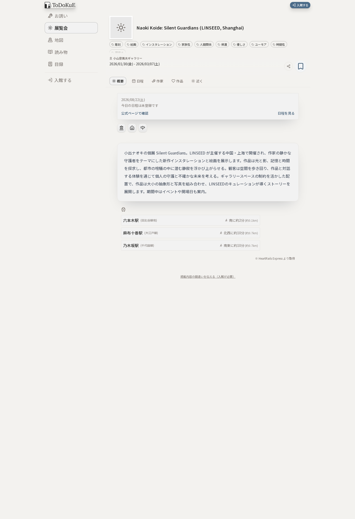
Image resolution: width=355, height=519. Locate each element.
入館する (302, 5)
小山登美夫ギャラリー (127, 58)
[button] (190, 27)
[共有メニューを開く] (288, 66)
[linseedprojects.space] (132, 128)
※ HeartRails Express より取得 (275, 258)
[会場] (121, 128)
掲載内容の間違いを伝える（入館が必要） (207, 276)
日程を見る (286, 113)
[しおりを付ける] (300, 66)
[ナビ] (142, 128)
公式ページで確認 (134, 113)
